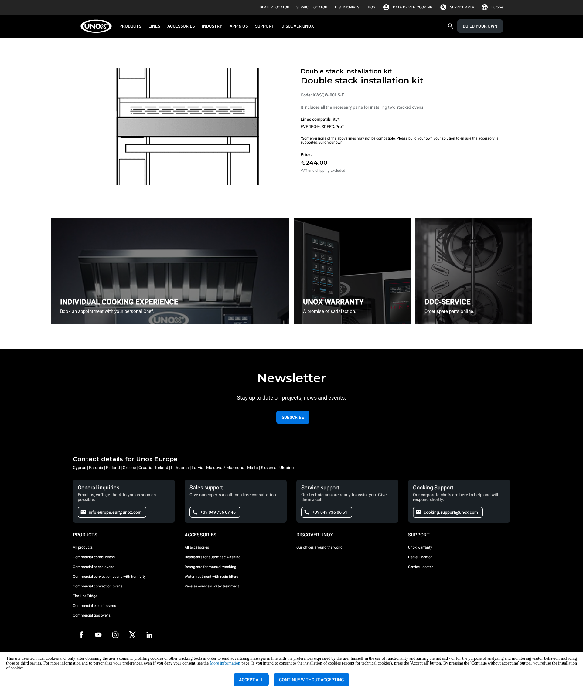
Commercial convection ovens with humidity (109, 576)
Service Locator (420, 567)
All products (83, 547)
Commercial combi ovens (94, 557)
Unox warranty (420, 547)
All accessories (197, 547)
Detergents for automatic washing (212, 557)
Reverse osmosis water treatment (212, 586)
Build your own (330, 142)
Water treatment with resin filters (211, 576)
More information (225, 663)
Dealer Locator (420, 557)
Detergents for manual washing (210, 567)
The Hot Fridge (85, 596)
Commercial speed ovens (93, 567)
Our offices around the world (319, 547)
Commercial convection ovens (97, 586)
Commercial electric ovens (94, 606)
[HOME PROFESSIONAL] (98, 26)
